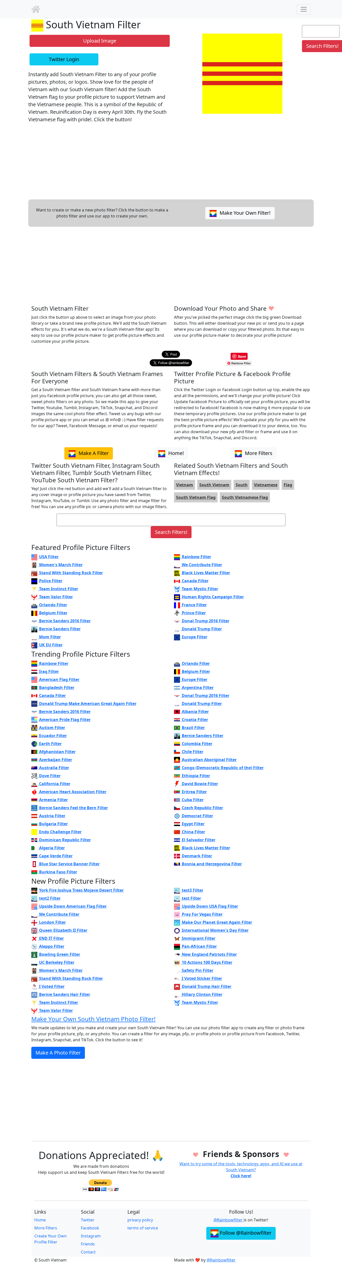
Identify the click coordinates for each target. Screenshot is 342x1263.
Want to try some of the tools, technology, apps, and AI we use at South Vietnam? (241, 1170)
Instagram (91, 1236)
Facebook (90, 1228)
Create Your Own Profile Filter (50, 1239)
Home (40, 1220)
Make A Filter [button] (93, 453)
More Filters (45, 1228)
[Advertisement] (171, 266)
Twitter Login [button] (64, 59)
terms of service (142, 1228)
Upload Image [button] (99, 40)
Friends (88, 1244)
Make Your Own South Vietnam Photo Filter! (93, 1019)
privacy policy (140, 1220)
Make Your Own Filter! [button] (244, 212)
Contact (88, 1252)
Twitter (87, 1220)
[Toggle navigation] (304, 9)
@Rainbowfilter (229, 1220)
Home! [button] (175, 453)
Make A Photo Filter (58, 1052)
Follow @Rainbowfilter (245, 1232)
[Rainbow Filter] (35, 9)
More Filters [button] (258, 453)
